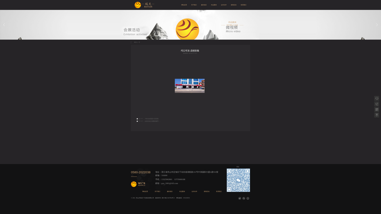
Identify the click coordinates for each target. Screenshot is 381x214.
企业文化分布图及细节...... (150, 121)
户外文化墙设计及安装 (149, 118)
